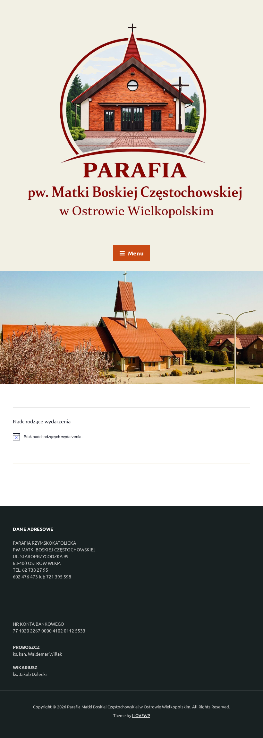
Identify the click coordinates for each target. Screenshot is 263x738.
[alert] (131, 436)
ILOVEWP (141, 715)
